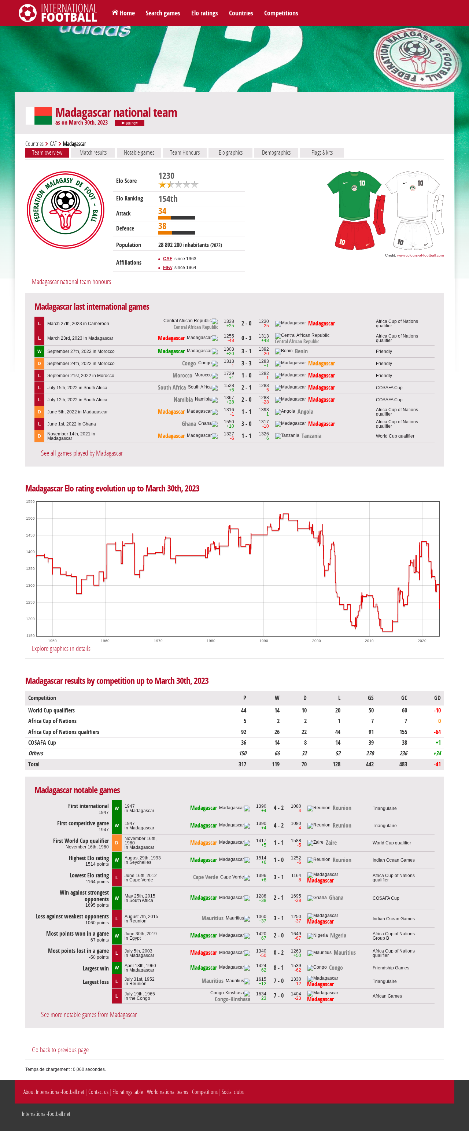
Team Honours (185, 152)
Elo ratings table (127, 1091)
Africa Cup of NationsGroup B (394, 936)
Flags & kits (322, 152)
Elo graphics (231, 152)
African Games (387, 996)
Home (127, 13)
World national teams (167, 1091)
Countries (241, 13)
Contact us (98, 1091)
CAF (53, 143)
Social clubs (233, 1091)
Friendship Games (391, 967)
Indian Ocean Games (394, 860)
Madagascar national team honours (71, 281)
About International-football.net (53, 1091)
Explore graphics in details (61, 648)
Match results (93, 152)
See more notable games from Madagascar (89, 1014)
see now (131, 123)
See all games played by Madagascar (82, 453)
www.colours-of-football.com (420, 255)
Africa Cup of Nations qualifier (397, 323)
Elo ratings (204, 13)
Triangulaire (385, 808)
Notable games (139, 152)
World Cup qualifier (395, 436)
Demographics (276, 152)
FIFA (167, 267)
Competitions (281, 13)
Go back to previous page (60, 1050)
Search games (163, 13)
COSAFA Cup (389, 387)
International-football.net (46, 1113)
